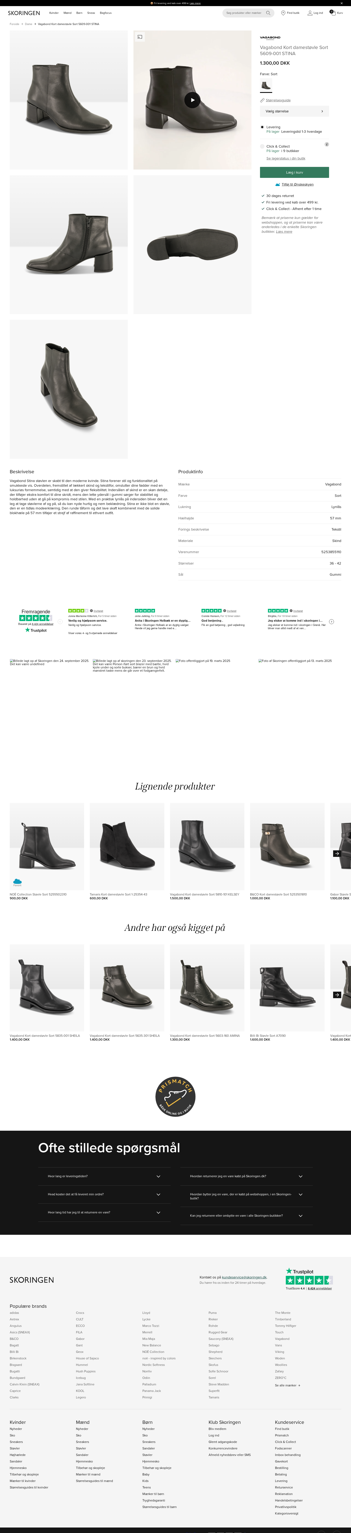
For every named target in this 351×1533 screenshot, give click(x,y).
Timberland (283, 1319)
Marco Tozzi (150, 1326)
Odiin (146, 1378)
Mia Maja (148, 1339)
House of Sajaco (87, 1358)
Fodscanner (283, 1448)
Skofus (213, 1365)
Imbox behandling (288, 1455)
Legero (81, 1397)
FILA (79, 1332)
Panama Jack (151, 1391)
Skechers (215, 1358)
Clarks (14, 1397)
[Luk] (341, 3)
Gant (79, 1345)
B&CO (14, 1339)
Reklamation (284, 1494)
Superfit (214, 1391)
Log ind (214, 1435)
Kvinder (54, 13)
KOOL (80, 1391)
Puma (213, 1313)
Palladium (149, 1384)
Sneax (91, 13)
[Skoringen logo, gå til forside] (24, 13)
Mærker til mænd (88, 1474)
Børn (79, 13)
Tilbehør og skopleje (24, 1474)
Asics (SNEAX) (20, 1332)
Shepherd (215, 1352)
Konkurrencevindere (223, 1448)
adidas (14, 1313)
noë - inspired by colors (159, 1358)
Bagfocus (106, 13)
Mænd (68, 13)
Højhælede (18, 1455)
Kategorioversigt (286, 1513)
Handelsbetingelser (289, 1500)
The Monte (282, 1313)
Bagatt (14, 1345)
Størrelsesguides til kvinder (29, 1487)
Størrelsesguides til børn (159, 1507)
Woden (280, 1358)
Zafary (279, 1371)
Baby (146, 1474)
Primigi (147, 1397)
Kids (145, 1481)
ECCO (80, 1326)
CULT (79, 1319)
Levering (281, 1481)
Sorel (212, 1378)
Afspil (192, 100)
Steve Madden (219, 1384)
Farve (264, 73)
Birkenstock (18, 1358)
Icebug (81, 1378)
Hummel (82, 1365)
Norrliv (147, 1371)
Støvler (15, 1448)
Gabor (80, 1339)
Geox (79, 1352)
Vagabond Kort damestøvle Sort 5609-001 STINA (68, 24)
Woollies (281, 1365)
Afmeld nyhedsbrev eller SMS (230, 1455)
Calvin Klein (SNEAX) (24, 1384)
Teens (146, 1487)
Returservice (284, 1487)
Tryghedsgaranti (153, 1500)
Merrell (147, 1332)
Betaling (281, 1474)
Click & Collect (285, 1442)
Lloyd (146, 1313)
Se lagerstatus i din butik (285, 158)
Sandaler (16, 1461)
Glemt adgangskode (223, 1442)
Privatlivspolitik (285, 1507)
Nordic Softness (153, 1365)
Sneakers (16, 1442)
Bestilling (281, 1468)
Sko (12, 1435)
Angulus (16, 1326)
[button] (51, 708)
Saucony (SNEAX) (221, 1339)
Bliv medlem (217, 1429)
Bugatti (15, 1371)
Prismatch (282, 1435)
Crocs (80, 1313)
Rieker (213, 1319)
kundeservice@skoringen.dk (244, 1277)
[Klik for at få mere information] (327, 144)
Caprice (15, 1391)
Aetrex (14, 1319)
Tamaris (214, 1397)
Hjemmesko (18, 1468)
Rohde (213, 1326)
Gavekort (281, 1461)
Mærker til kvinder (23, 1481)
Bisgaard (16, 1365)
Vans (278, 1345)
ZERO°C (280, 1378)
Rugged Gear (218, 1332)
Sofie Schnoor (218, 1371)
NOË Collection (153, 1352)
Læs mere (195, 3)
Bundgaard (17, 1378)
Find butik (282, 1429)
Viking (279, 1352)
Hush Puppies (85, 1371)
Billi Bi (14, 1352)
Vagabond (282, 1339)
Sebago (214, 1345)
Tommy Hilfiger (285, 1326)
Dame (28, 24)
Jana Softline (85, 1384)
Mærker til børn (153, 1494)
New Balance (151, 1345)
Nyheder (16, 1429)
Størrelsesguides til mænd (94, 1481)
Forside (14, 24)
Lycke (146, 1319)
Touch (279, 1332)
